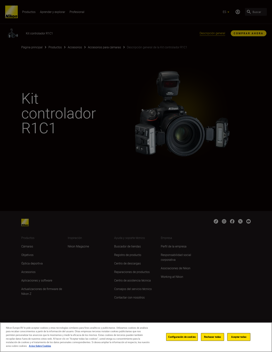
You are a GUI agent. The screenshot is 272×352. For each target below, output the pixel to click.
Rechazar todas (212, 336)
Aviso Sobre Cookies (40, 345)
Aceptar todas (238, 336)
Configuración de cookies (182, 336)
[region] (136, 337)
